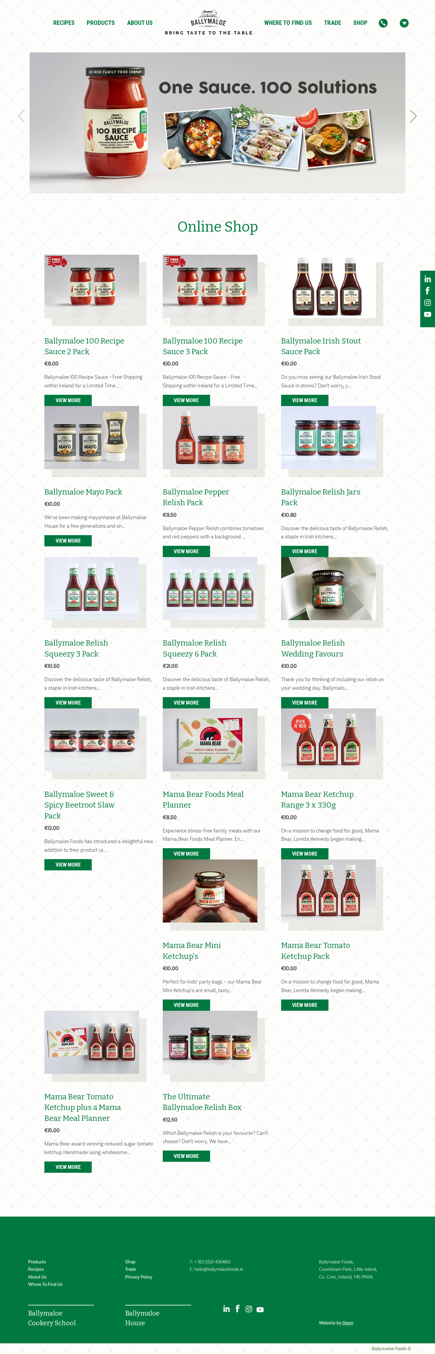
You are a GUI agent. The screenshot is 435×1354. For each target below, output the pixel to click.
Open (347, 1323)
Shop (360, 22)
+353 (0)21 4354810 (212, 1262)
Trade (332, 22)
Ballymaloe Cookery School (52, 1318)
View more (68, 400)
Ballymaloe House (142, 1318)
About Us (140, 22)
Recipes (64, 22)
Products (101, 22)
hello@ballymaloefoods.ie (218, 1269)
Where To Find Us (288, 22)
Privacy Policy (138, 1277)
